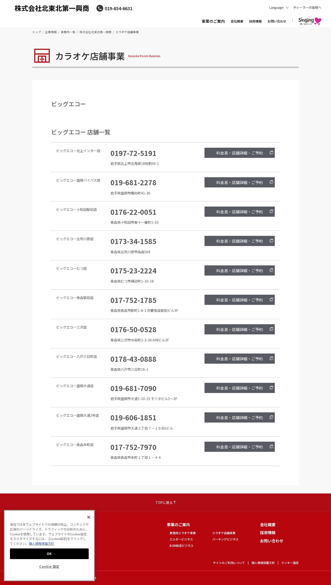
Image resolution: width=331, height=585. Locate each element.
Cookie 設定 (49, 566)
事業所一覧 (68, 32)
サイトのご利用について (229, 563)
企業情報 (51, 32)
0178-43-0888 (133, 359)
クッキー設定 (290, 563)
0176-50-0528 (133, 329)
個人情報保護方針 (263, 563)
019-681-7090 (133, 388)
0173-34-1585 (133, 241)
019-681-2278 (133, 182)
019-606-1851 (133, 417)
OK (49, 553)
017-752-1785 (133, 300)
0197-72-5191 (133, 153)
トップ (36, 32)
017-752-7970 (133, 447)
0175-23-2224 (133, 270)
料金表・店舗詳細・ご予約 (239, 153)
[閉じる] (88, 517)
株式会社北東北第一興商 (52, 8)
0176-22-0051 (133, 212)
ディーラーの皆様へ (307, 7)
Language (276, 7)
